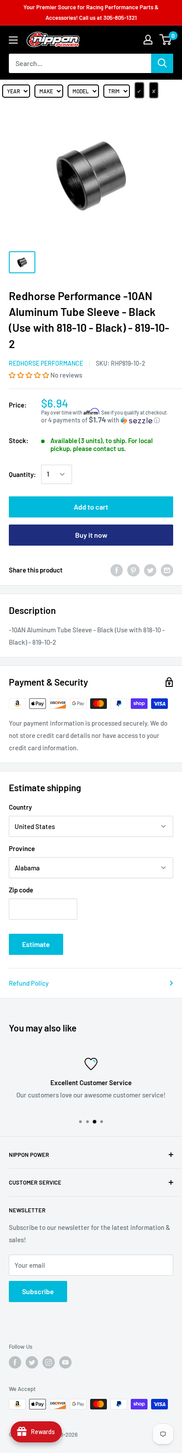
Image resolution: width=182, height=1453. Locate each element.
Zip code (21, 890)
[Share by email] (167, 569)
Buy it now (91, 535)
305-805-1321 (120, 17)
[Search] (162, 63)
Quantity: (22, 474)
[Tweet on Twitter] (150, 569)
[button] (29, 375)
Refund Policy (29, 983)
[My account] (148, 39)
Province (22, 848)
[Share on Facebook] (116, 569)
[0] (165, 39)
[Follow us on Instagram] (48, 1362)
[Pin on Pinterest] (133, 569)
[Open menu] (13, 40)
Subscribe (38, 1291)
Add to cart (91, 507)
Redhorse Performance (46, 363)
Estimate (36, 944)
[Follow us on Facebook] (15, 1362)
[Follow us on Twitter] (32, 1362)
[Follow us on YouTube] (65, 1362)
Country (20, 807)
